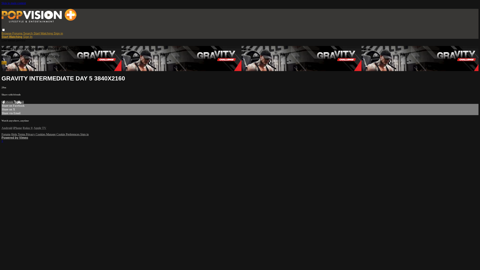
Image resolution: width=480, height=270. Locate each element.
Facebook (8, 102)
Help (14, 134)
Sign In (27, 36)
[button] (3, 30)
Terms (22, 134)
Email (20, 102)
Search (28, 33)
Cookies (41, 134)
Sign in (58, 33)
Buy (4, 62)
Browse (7, 33)
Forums (17, 33)
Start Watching (44, 33)
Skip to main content (14, 3)
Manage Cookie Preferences (63, 134)
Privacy (31, 134)
